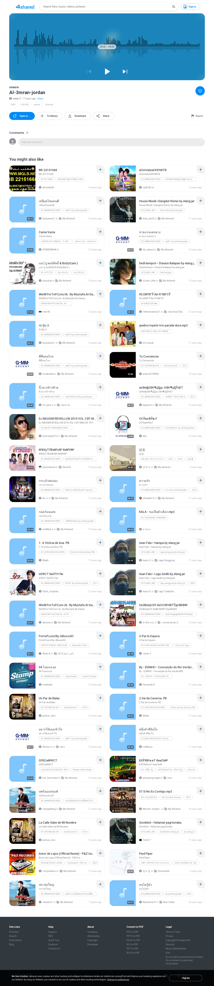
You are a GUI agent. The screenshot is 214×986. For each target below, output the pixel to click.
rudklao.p (147, 746)
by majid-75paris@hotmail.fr (56, 428)
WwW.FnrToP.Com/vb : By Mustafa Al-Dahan (56, 303)
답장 (171, 459)
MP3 (13, 104)
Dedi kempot (165, 272)
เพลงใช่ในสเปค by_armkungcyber (80, 397)
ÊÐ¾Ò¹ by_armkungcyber (76, 583)
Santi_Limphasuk (51, 591)
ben (145, 436)
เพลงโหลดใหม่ (175, 311)
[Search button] (174, 7)
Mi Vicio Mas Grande (171, 797)
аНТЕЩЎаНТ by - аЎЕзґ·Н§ (170, 769)
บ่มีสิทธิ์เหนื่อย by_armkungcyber (79, 521)
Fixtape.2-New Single (82, 769)
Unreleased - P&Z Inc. (77, 863)
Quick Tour (54, 940)
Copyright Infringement (178, 940)
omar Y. (17, 98)
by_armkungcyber (150, 179)
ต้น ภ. (45, 498)
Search (13, 936)
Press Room (15, 940)
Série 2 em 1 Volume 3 (85, 241)
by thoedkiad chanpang (153, 518)
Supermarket (71, 676)
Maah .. (46, 560)
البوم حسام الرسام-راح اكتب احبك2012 (67, 653)
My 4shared (69, 218)
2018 (180, 459)
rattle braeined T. (152, 311)
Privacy (169, 936)
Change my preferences (118, 979)
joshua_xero (49, 715)
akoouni (46, 622)
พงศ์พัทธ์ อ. (48, 529)
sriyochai (47, 280)
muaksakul (48, 374)
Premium (14, 932)
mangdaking (49, 809)
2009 (192, 583)
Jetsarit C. (47, 902)
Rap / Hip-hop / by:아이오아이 (155, 863)
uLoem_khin (149, 280)
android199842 (151, 374)
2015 (188, 797)
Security (170, 944)
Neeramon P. (149, 902)
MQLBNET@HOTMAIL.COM (70, 179)
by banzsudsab (149, 303)
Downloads (164, 871)
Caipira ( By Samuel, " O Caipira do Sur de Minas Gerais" (56, 241)
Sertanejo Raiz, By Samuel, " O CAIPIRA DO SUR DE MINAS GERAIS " (157, 331)
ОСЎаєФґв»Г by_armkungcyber (180, 428)
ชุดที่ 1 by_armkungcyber (177, 241)
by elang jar (148, 210)
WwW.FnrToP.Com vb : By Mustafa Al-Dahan (56, 614)
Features (53, 944)
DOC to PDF (133, 932)
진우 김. (147, 871)
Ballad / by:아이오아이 (152, 459)
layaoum (147, 405)
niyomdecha (49, 467)
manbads (47, 684)
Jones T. (147, 653)
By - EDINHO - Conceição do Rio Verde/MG (157, 676)
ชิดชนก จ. (47, 746)
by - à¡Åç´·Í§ (147, 769)
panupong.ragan (151, 778)
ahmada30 (48, 187)
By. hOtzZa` (47, 272)
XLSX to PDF (133, 952)
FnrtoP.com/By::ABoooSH (54, 645)
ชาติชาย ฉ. (148, 622)
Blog (11, 944)
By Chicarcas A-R (150, 366)
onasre (37, 104)
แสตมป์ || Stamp (89, 676)
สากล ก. (147, 529)
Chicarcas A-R (170, 366)
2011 (95, 583)
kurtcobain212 (50, 436)
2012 (184, 366)
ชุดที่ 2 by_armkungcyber (76, 210)
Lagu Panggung (166, 560)
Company (92, 932)
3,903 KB (24, 104)
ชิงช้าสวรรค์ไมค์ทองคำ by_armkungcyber (80, 490)
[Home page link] (25, 7)
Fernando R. (149, 684)
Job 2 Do (191, 769)
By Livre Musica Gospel (53, 552)
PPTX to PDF (133, 936)
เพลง (62, 746)
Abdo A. (46, 653)
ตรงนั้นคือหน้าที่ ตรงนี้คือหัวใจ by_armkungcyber (80, 801)
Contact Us (54, 948)
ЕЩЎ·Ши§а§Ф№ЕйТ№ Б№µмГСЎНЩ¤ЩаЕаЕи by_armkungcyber (181, 614)
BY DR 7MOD (47, 179)
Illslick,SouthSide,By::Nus (54, 769)
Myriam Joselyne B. (152, 809)
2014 (85, 707)
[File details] (22, 178)
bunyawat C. (49, 218)
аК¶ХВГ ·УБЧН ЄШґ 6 (175, 397)
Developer (92, 944)
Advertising (93, 936)
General (67, 467)
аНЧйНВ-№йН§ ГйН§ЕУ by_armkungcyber (181, 179)
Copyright (92, 940)
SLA (168, 952)
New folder (169, 902)
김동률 (190, 459)
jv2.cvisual (148, 342)
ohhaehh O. (149, 498)
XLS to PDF (132, 944)
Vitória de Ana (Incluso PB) (82, 552)
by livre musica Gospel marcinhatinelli (157, 645)
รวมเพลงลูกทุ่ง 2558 (170, 622)
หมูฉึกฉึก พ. (148, 187)
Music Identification (176, 948)
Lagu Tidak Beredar (167, 591)
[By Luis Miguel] (149, 797)
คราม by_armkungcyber (176, 490)
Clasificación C (71, 707)
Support (52, 932)
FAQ (50, 936)
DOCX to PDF (133, 940)
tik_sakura (148, 249)
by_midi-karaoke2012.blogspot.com (157, 738)
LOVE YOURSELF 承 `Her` (185, 863)
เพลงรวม (65, 405)
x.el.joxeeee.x (49, 871)
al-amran (49, 104)
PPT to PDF (132, 948)
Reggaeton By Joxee (52, 863)
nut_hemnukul (50, 778)
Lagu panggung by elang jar (172, 552)
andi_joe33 (148, 218)
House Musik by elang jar (171, 210)
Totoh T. (147, 840)
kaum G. (147, 560)
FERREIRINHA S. (50, 249)
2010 (192, 397)
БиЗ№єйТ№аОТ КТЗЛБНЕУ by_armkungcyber (80, 459)
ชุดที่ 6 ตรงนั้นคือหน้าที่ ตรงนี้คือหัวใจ (80, 894)
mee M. (46, 311)
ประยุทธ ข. (48, 405)
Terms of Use (173, 932)
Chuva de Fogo (182, 645)
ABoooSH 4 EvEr (79, 645)
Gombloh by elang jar (169, 832)
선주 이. (147, 467)
